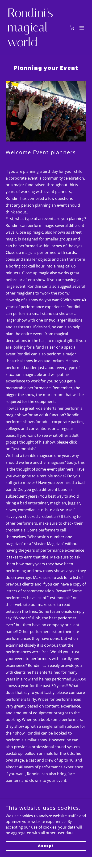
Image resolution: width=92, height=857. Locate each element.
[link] (34, 44)
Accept (46, 845)
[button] (72, 27)
